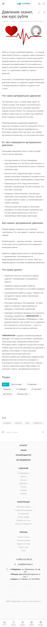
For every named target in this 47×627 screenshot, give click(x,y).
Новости (23, 477)
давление (18, 423)
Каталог (23, 445)
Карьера (23, 494)
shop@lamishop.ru (25, 564)
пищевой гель (38, 423)
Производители (23, 455)
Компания (23, 468)
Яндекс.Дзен (35, 587)
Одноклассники (23, 587)
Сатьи (23, 551)
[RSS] (39, 12)
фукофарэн (7, 423)
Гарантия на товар (23, 544)
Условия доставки (23, 540)
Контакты (23, 480)
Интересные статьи (24, 520)
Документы (24, 483)
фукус (28, 423)
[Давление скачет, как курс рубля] (23, 35)
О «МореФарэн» (23, 473)
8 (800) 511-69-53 (24, 559)
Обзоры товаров (23, 517)
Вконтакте (11, 587)
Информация (23, 502)
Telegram (17, 587)
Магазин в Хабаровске (23, 524)
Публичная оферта (23, 507)
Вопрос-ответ (23, 547)
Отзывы (23, 487)
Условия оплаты (23, 537)
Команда (23, 490)
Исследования (23, 460)
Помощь (24, 532)
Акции (24, 450)
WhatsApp (29, 587)
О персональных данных (23, 510)
